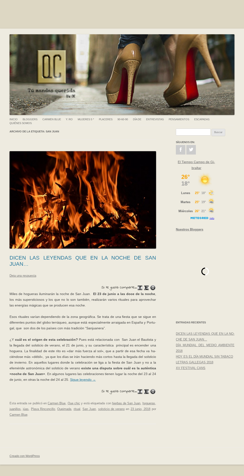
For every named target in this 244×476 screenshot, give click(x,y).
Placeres (105, 119)
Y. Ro (69, 119)
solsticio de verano (111, 409)
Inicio (14, 119)
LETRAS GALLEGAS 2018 (194, 362)
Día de (137, 119)
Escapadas (201, 119)
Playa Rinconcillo (43, 409)
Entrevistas (155, 119)
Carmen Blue (51, 119)
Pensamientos (179, 119)
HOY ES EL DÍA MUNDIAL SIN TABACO (204, 356)
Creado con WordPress (25, 456)
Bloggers (30, 119)
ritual (77, 409)
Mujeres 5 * (86, 119)
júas (26, 409)
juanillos (15, 409)
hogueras (148, 403)
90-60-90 (122, 119)
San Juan (89, 409)
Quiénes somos (21, 123)
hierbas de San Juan (126, 403)
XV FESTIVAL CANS (190, 368)
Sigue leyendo (83, 379)
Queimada (64, 409)
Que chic (74, 403)
